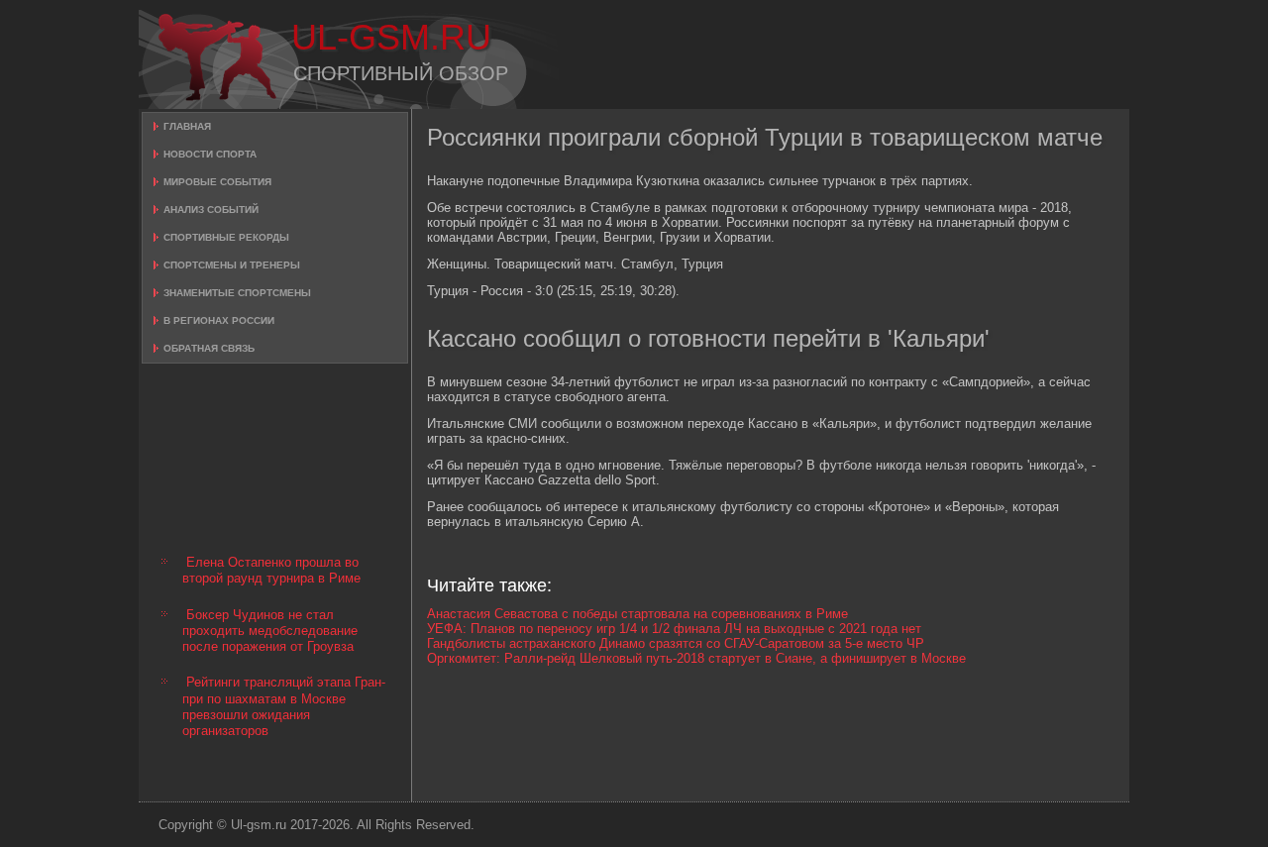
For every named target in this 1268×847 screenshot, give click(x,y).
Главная (187, 126)
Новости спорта (210, 154)
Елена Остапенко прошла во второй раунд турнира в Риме (271, 570)
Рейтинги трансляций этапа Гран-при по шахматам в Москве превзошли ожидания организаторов (283, 706)
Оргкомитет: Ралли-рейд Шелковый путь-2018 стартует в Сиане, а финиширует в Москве (696, 658)
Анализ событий (211, 209)
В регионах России (218, 320)
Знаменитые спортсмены (237, 292)
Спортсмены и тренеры (231, 265)
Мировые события (217, 181)
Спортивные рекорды (226, 237)
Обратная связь (209, 348)
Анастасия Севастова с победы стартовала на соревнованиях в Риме (637, 613)
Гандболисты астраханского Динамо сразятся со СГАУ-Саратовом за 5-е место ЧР (675, 643)
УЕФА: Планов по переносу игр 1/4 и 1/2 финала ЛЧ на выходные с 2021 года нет (674, 628)
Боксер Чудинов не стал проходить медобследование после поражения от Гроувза (270, 631)
